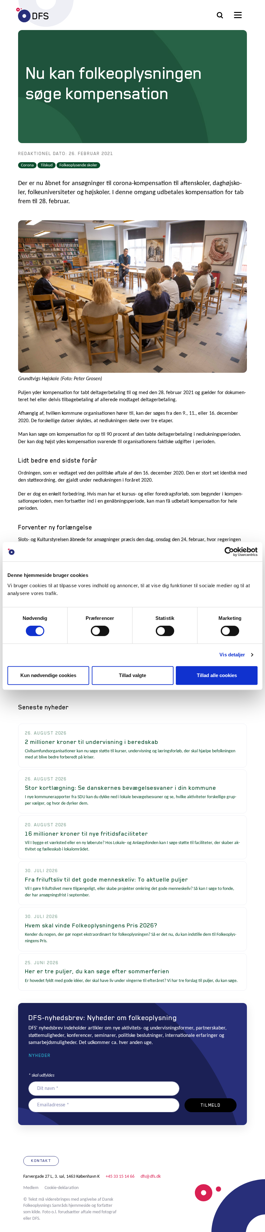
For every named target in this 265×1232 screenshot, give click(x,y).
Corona (27, 165)
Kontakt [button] (41, 1160)
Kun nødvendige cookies (48, 675)
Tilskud (47, 165)
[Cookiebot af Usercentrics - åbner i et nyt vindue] (229, 552)
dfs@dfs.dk (151, 1176)
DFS (32, 15)
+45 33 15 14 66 (120, 1176)
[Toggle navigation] (238, 15)
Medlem (30, 1187)
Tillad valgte (132, 675)
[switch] (100, 631)
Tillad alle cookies (217, 675)
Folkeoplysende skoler (78, 165)
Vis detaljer (232, 654)
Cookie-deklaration (62, 1187)
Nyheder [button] (40, 1055)
